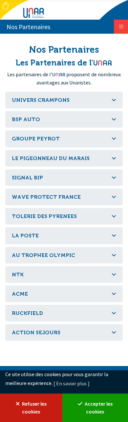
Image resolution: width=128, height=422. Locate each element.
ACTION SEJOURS (36, 332)
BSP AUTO (26, 119)
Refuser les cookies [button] (34, 407)
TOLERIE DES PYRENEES (44, 216)
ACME (20, 294)
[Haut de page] (116, 225)
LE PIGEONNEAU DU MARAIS (51, 158)
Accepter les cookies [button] (98, 407)
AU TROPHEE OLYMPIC (43, 255)
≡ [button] (121, 26)
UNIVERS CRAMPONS (41, 100)
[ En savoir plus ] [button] (71, 383)
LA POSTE (25, 235)
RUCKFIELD (27, 313)
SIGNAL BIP (27, 177)
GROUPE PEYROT (36, 139)
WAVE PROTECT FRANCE (46, 197)
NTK (18, 274)
